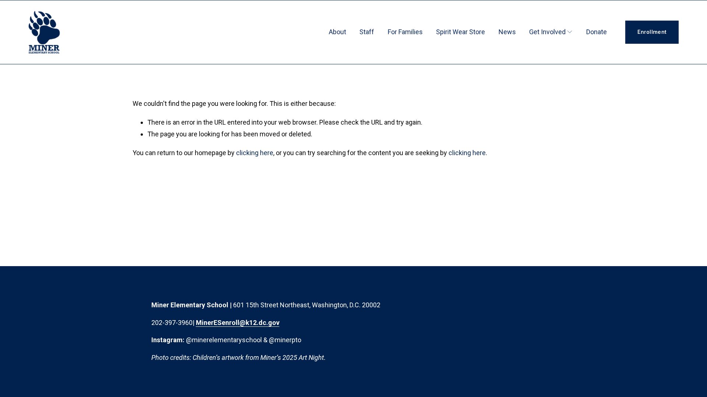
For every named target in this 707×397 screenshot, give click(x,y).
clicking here (254, 153)
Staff (366, 32)
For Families (405, 32)
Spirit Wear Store (460, 32)
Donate (596, 32)
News (507, 32)
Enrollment (651, 32)
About (337, 32)
